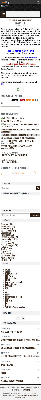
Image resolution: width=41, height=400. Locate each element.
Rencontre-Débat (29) (9, 236)
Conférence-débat (25, 20)
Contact (34, 393)
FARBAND (8, 286)
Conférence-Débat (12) (10, 255)
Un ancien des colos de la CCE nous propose (18, 347)
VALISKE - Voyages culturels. (16, 307)
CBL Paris (9, 275)
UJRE (7, 305)
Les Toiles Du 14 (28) (9, 238)
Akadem (8, 271)
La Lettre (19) (6, 247)
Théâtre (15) (6, 249)
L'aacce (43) (6, 232)
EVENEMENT (13, 20)
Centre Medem (11, 273)
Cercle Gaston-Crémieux (14, 282)
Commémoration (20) (9, 245)
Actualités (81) (7, 228)
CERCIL (8, 280)
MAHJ (7, 294)
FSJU (7, 288)
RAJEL (7, 302)
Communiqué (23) (8, 243)
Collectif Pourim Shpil (13, 284)
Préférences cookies (20, 397)
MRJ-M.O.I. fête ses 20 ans (11, 331)
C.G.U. (15, 395)
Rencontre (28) (7, 241)
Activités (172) (7, 224)
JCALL (7, 290)
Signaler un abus (7, 395)
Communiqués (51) (8, 230)
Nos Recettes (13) (8, 253)
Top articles (27, 393)
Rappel (3, 372)
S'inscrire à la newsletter (10, 108)
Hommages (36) (7, 234)
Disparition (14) (7, 251)
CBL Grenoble (10, 277)
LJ (6, 292)
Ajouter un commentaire (18, 173)
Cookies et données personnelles (27, 395)
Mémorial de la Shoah (13, 296)
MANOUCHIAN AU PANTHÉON (12, 380)
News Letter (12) (7, 257)
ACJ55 (7, 269)
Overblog (26, 389)
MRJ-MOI (8, 300)
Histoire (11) (6, 259)
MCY (7, 298)
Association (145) (8, 226)
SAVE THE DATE (7, 364)
